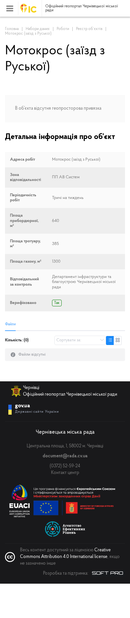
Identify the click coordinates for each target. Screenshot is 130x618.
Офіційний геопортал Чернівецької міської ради (81, 8)
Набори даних (38, 29)
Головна (12, 29)
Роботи (63, 29)
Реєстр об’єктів (89, 29)
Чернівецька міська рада (65, 432)
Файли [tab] (10, 324)
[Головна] (31, 8)
